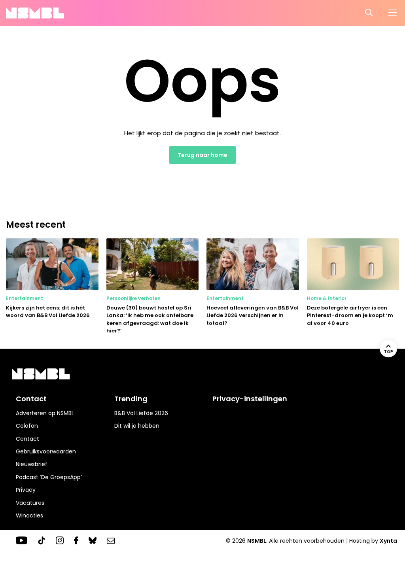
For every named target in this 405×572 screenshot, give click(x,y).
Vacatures (30, 503)
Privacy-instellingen (249, 399)
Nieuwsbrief (31, 464)
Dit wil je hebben (136, 426)
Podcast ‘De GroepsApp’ (49, 477)
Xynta (388, 541)
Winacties (29, 515)
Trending (131, 399)
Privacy (26, 490)
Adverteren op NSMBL (45, 413)
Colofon (27, 426)
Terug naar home (202, 155)
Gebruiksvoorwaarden (46, 451)
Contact (27, 439)
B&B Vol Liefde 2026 (141, 413)
